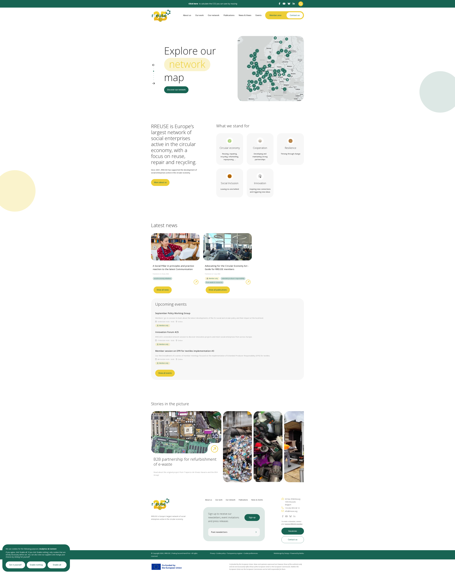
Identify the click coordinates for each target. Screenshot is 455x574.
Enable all (57, 565)
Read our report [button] (175, 102)
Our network (213, 15)
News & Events (257, 500)
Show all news (163, 290)
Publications (228, 15)
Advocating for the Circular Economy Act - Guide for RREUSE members (227, 267)
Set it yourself (15, 565)
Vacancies (292, 531)
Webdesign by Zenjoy (281, 553)
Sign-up (252, 517)
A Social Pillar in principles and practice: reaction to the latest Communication (173, 267)
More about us (160, 182)
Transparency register (234, 553)
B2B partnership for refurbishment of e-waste (185, 462)
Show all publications (218, 290)
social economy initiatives (162, 278)
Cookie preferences (251, 553)
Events (258, 15)
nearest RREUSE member (293, 524)
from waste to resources (214, 282)
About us (187, 15)
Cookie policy (220, 553)
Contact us (295, 15)
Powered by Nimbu (297, 553)
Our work (199, 15)
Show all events (165, 373)
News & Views (245, 15)
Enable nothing (36, 565)
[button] (153, 65)
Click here (193, 4)
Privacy (212, 553)
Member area (275, 15)
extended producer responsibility (233, 278)
